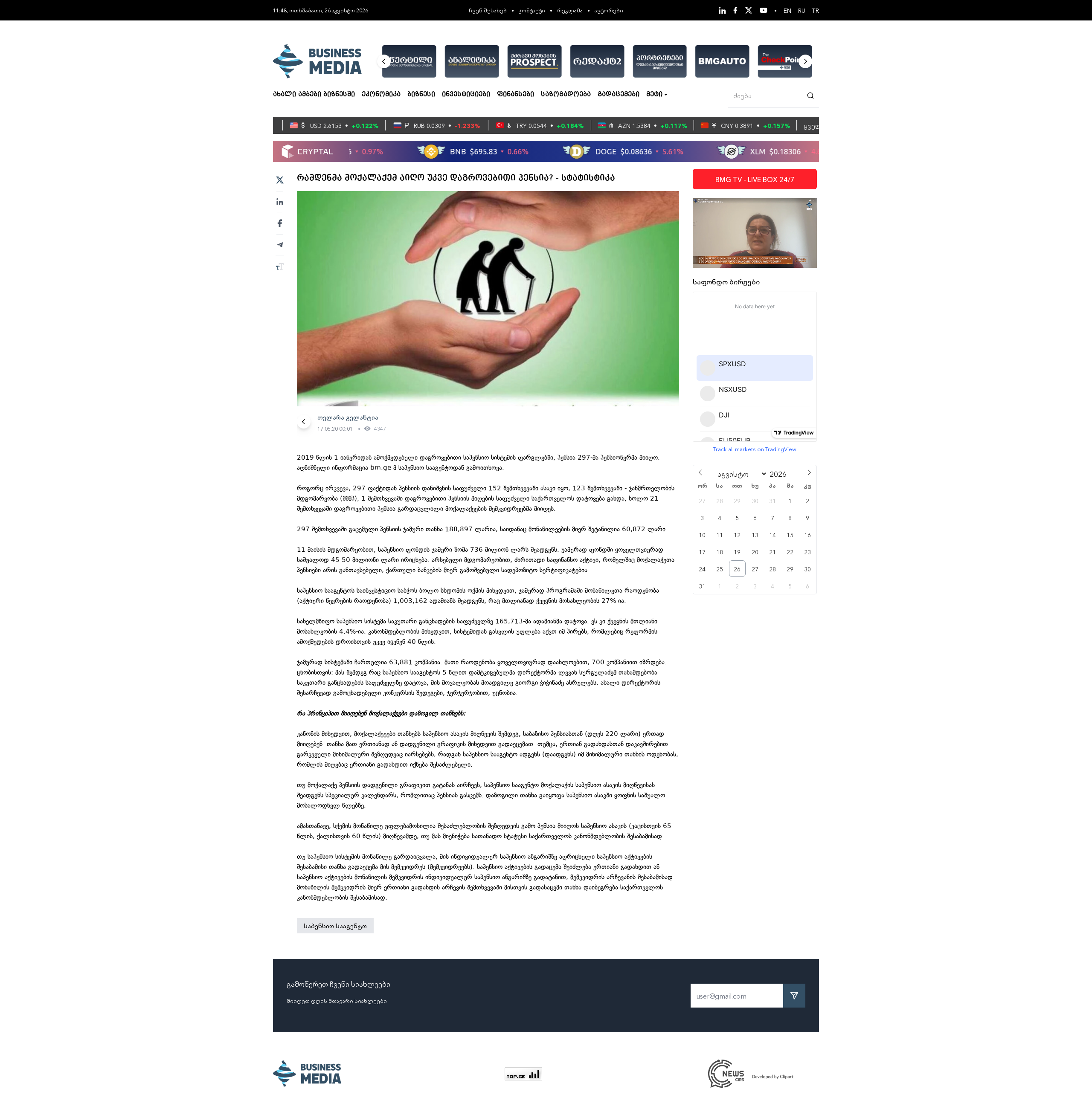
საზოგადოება (566, 94)
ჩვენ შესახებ (488, 10)
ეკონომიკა (381, 94)
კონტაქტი (532, 10)
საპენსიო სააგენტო (335, 925)
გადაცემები (618, 94)
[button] (384, 61)
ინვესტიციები (466, 94)
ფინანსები (515, 94)
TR (815, 10)
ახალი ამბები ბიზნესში (314, 94)
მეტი (654, 94)
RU (801, 10)
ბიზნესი (421, 94)
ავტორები (609, 10)
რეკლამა (570, 10)
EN (787, 10)
